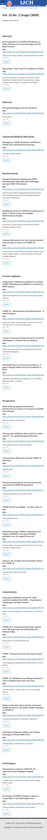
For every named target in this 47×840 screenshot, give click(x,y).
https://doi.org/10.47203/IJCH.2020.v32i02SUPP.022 (23, 803)
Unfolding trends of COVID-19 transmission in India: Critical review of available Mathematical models (23, 213)
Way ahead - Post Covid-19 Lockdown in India (22, 68)
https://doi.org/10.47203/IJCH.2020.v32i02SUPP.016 (23, 637)
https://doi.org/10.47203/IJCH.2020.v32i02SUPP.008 (23, 416)
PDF (7, 62)
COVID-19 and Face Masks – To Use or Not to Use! (22, 508)
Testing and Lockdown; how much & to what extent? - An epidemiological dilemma (22, 434)
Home (4, 8)
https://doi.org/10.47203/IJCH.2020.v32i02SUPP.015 (23, 608)
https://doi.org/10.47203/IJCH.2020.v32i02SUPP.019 (23, 715)
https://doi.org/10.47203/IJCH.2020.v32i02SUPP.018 (23, 686)
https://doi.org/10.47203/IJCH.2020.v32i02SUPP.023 (23, 292)
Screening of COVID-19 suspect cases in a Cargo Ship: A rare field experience (20, 797)
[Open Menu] (2, 2)
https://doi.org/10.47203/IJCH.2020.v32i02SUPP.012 (23, 515)
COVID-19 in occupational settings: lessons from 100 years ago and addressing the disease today (21, 629)
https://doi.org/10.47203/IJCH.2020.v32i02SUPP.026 (23, 375)
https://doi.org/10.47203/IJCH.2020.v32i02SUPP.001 (23, 52)
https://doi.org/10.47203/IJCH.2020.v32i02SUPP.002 (23, 74)
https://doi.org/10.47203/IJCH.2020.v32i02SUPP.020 (23, 740)
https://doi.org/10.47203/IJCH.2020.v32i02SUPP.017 (23, 659)
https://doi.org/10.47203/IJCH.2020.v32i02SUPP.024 (23, 319)
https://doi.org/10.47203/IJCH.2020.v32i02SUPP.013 (23, 541)
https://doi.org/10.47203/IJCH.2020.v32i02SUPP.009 (23, 441)
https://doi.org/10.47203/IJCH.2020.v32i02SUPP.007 (23, 248)
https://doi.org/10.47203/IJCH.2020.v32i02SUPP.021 (23, 777)
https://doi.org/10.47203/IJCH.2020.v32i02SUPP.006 (23, 221)
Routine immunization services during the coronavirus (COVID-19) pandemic (21, 483)
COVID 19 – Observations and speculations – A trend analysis (23, 312)
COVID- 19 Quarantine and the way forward (22, 654)
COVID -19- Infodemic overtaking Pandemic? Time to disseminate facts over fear (22, 679)
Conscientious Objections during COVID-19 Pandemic (21, 459)
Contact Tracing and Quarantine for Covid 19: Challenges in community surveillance (23, 339)
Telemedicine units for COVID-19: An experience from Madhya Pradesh (18, 770)
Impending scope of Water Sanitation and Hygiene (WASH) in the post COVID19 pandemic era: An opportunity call (21, 533)
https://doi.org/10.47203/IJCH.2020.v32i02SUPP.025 (23, 346)
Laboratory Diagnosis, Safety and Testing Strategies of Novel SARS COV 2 (21, 733)
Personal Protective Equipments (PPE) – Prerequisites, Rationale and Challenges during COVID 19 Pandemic (20, 181)
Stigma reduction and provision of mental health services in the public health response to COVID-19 (23, 707)
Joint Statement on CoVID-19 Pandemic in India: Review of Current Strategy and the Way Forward (21, 44)
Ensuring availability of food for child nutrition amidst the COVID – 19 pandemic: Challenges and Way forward (22, 600)
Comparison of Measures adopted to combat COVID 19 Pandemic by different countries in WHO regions (22, 284)
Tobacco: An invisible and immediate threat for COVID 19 (22, 562)
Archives (13, 8)
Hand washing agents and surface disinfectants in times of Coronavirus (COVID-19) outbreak (23, 408)
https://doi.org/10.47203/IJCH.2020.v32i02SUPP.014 (23, 568)
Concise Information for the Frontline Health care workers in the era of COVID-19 (22, 241)
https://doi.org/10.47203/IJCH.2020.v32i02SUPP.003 (23, 113)
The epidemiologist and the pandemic (19, 108)
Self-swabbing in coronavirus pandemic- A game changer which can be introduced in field (21, 367)
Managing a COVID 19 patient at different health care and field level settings (21, 143)
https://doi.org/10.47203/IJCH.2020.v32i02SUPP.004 (23, 150)
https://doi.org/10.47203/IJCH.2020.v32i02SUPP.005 (23, 189)
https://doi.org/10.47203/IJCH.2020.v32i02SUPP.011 (23, 490)
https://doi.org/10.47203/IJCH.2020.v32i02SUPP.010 (23, 466)
